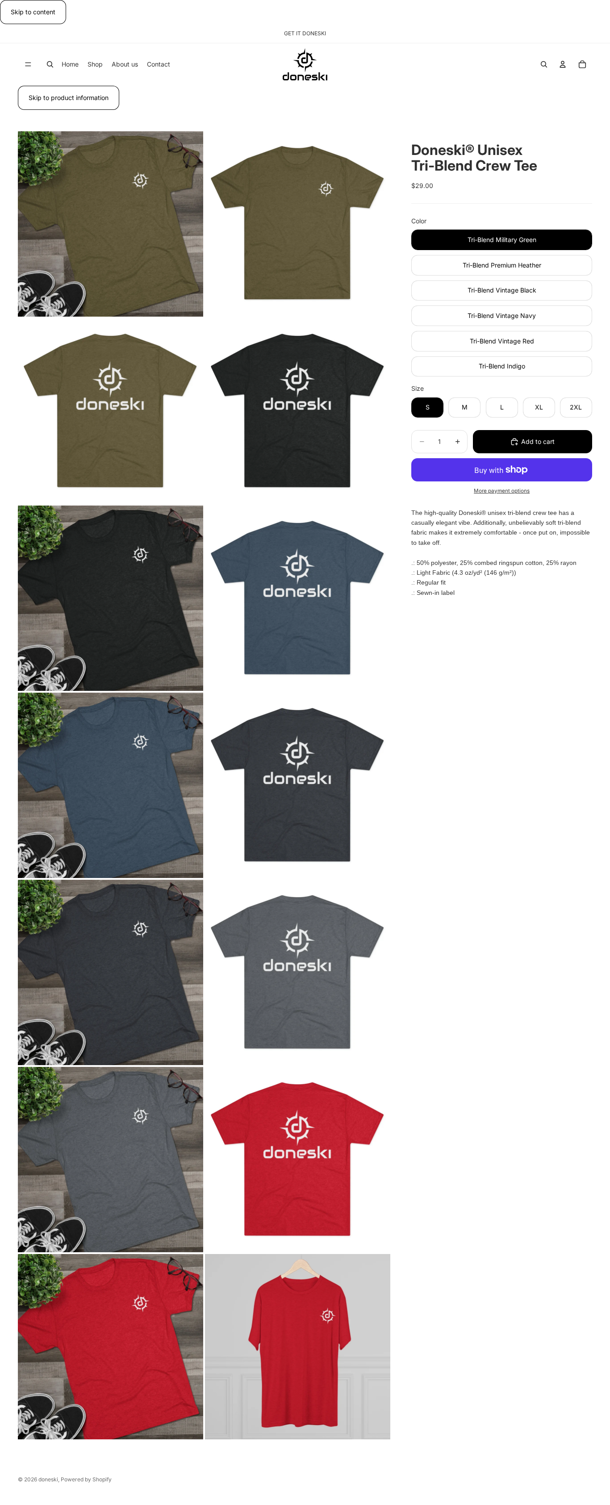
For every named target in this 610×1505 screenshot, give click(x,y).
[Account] (562, 65)
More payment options (502, 491)
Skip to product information (69, 97)
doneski (48, 1479)
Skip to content (33, 12)
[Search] (50, 65)
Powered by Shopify (86, 1479)
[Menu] (28, 64)
